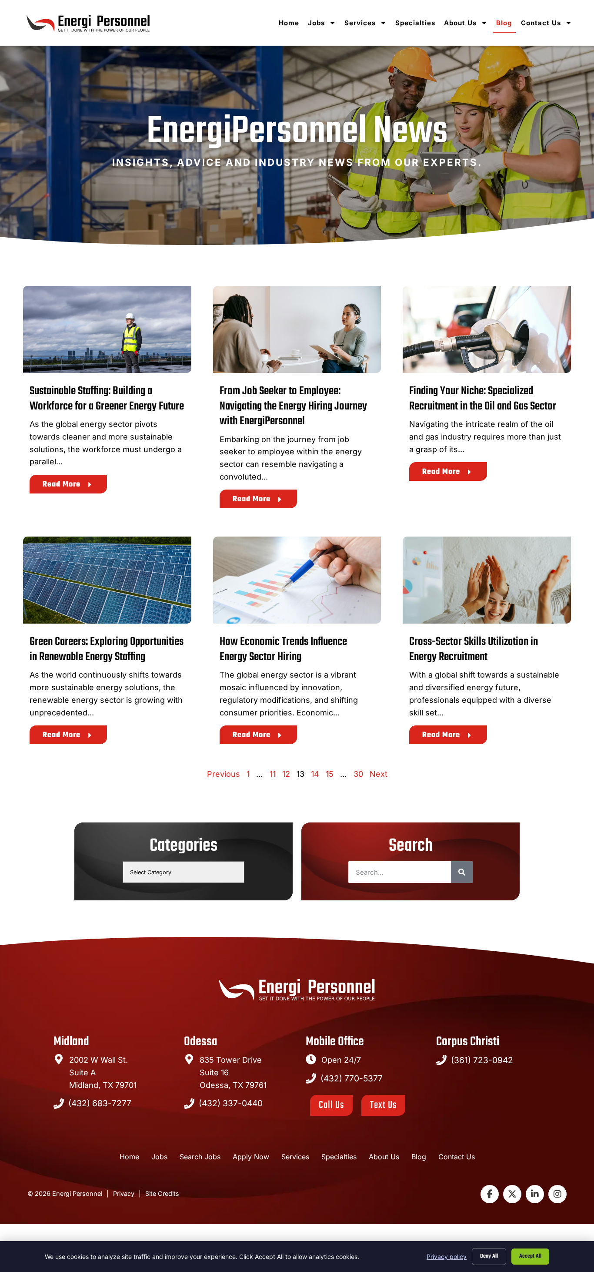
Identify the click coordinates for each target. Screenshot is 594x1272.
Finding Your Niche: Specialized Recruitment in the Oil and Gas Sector (482, 399)
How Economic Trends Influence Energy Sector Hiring (283, 649)
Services (360, 23)
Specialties (415, 23)
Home (289, 23)
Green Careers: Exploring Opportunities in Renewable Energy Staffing (107, 649)
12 (286, 774)
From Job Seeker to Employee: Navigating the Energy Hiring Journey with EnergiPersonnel (293, 406)
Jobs (316, 23)
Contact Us (541, 23)
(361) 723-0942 (482, 1060)
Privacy (123, 1193)
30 (358, 774)
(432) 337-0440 (231, 1103)
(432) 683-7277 (99, 1103)
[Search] (462, 872)
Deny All (489, 1256)
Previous (223, 774)
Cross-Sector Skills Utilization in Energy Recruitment (473, 649)
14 (315, 774)
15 (330, 774)
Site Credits (162, 1193)
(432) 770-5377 (351, 1078)
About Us (460, 23)
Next (378, 774)
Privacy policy (447, 1256)
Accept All (530, 1256)
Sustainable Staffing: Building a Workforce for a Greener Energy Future (107, 399)
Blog (504, 23)
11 (273, 774)
